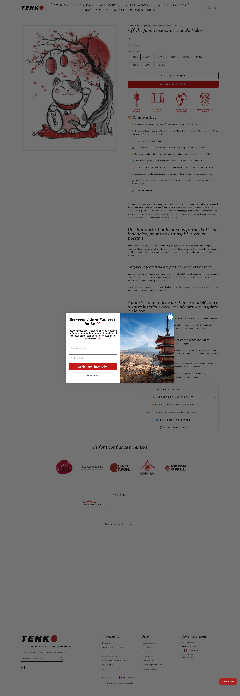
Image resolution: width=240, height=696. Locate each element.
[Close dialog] (170, 317)
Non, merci (93, 375)
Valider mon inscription (93, 366)
